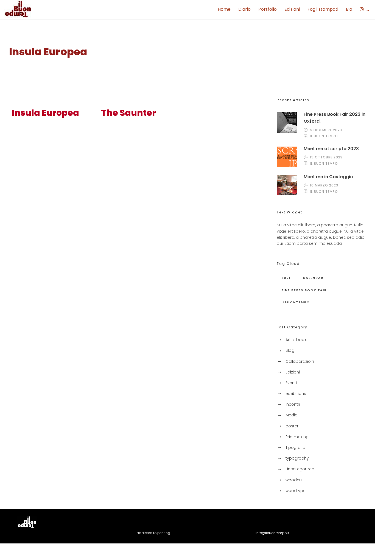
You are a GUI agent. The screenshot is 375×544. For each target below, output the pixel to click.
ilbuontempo (295, 302)
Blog (290, 350)
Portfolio (267, 9)
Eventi (291, 383)
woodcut (294, 480)
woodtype (296, 490)
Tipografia (295, 447)
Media (292, 415)
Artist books (297, 339)
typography (297, 458)
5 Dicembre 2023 (326, 130)
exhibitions (296, 393)
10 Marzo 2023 (324, 185)
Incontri (293, 404)
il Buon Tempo (324, 136)
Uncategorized (300, 469)
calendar (313, 278)
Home (224, 9)
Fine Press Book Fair (304, 290)
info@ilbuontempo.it (272, 533)
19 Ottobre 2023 (326, 157)
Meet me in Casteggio (328, 177)
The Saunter (128, 113)
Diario (244, 9)
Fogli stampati (322, 9)
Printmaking (297, 436)
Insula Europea (45, 113)
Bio (349, 9)
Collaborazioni (300, 361)
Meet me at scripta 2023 (331, 148)
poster (292, 426)
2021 (286, 278)
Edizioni (292, 9)
